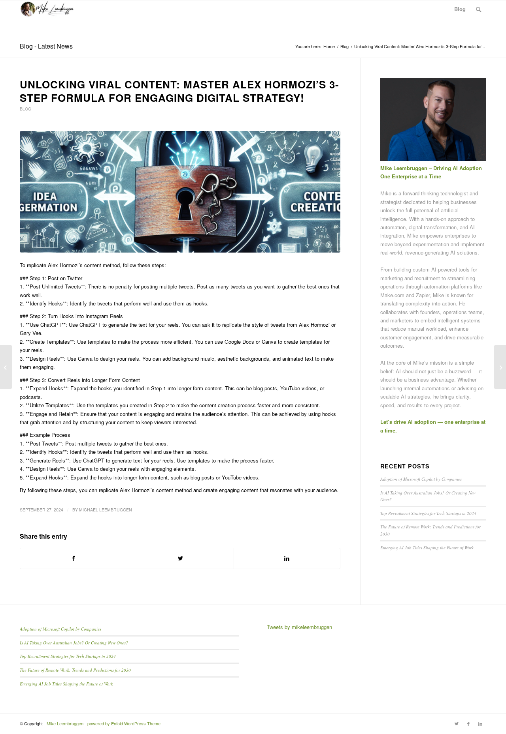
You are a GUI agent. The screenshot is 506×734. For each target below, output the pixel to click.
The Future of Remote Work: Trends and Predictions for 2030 (75, 670)
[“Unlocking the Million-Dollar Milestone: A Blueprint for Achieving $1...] (500, 367)
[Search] (478, 9)
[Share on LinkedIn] (287, 558)
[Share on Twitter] (180, 558)
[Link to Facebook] (468, 723)
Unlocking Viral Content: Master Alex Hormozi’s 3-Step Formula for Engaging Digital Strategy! (179, 91)
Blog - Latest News (46, 46)
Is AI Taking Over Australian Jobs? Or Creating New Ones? (74, 643)
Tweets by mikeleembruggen (299, 627)
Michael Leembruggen (105, 510)
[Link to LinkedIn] (480, 723)
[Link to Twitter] (457, 723)
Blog (25, 109)
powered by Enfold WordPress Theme (123, 723)
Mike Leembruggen (65, 723)
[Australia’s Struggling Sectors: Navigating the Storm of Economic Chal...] (6, 367)
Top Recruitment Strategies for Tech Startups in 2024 (428, 513)
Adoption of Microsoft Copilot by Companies (421, 479)
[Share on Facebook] (73, 558)
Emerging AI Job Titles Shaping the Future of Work (427, 547)
